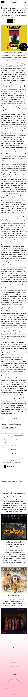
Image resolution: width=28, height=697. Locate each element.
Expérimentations (17, 424)
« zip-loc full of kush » (17, 212)
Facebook (8, 418)
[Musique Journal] (2, 2)
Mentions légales (14, 662)
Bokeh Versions (9, 206)
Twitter (12, 418)
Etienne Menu (20, 52)
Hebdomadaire (10, 466)
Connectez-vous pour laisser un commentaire (11, 481)
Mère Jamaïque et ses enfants (8, 427)
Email (15, 418)
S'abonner (14, 48)
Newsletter (14, 674)
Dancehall (4, 424)
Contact (14, 671)
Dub (10, 424)
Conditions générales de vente (14, 666)
